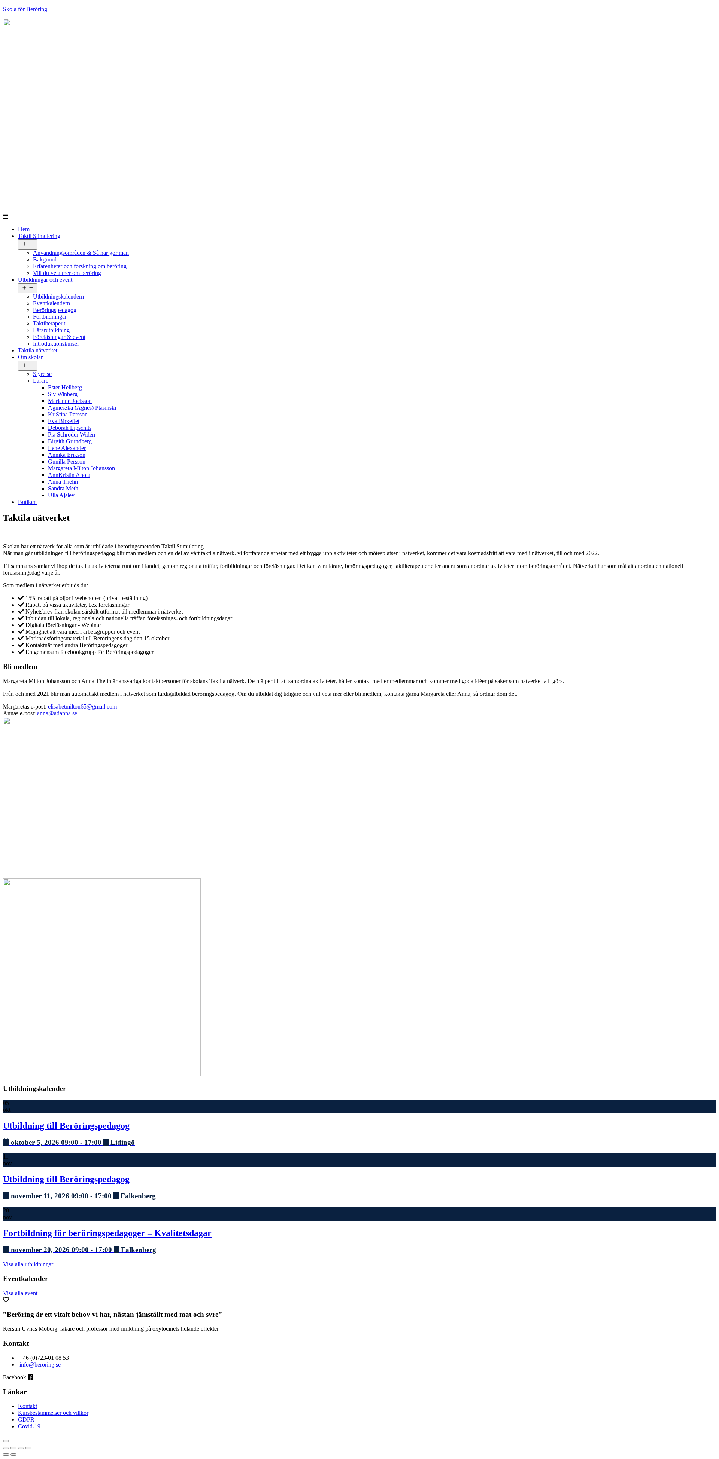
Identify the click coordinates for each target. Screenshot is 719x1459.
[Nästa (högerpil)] (13, 1454)
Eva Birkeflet (63, 421)
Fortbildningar (50, 316)
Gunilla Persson (66, 461)
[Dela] (13, 1448)
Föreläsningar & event (59, 337)
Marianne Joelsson (70, 401)
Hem (24, 229)
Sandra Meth (63, 488)
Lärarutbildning (51, 330)
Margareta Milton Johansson (81, 468)
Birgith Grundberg (70, 441)
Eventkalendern (51, 303)
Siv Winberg (63, 394)
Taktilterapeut (49, 323)
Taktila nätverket (37, 350)
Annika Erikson (66, 455)
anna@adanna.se (57, 713)
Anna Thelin (63, 481)
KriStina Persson (68, 414)
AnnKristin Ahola (69, 475)
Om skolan (31, 357)
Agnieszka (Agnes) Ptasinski (82, 407)
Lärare (40, 380)
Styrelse (42, 374)
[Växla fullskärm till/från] (21, 1448)
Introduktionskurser (56, 343)
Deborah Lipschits (69, 428)
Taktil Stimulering (39, 236)
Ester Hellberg (65, 387)
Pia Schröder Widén (71, 434)
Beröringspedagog (54, 310)
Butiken (27, 502)
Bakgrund (45, 259)
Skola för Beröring (25, 9)
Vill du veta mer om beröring (67, 273)
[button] (28, 1264)
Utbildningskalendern (58, 296)
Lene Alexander (67, 448)
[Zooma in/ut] (28, 1448)
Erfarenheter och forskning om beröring (80, 266)
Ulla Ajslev (61, 495)
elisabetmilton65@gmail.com (82, 706)
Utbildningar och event (45, 279)
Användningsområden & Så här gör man (81, 253)
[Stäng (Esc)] (6, 1448)
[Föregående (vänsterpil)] (6, 1454)
